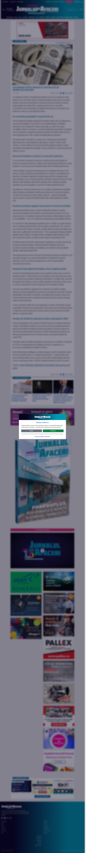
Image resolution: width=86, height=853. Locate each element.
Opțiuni (31, 430)
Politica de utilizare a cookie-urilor (42, 436)
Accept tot (53, 430)
